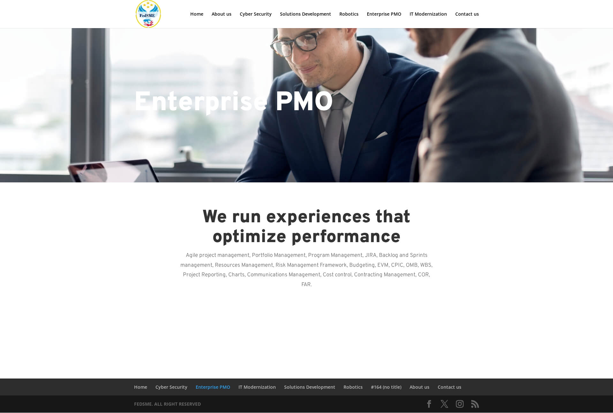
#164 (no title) (386, 387)
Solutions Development (305, 14)
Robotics (349, 14)
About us (221, 14)
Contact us (467, 14)
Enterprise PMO (384, 14)
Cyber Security (256, 14)
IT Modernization (428, 14)
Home (196, 14)
